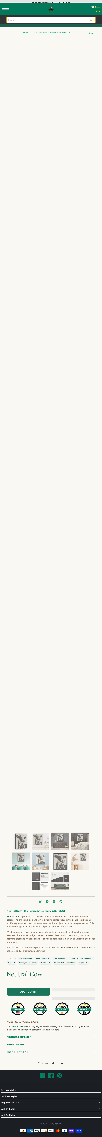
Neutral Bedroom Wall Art (64, 963)
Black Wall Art (60, 958)
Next (91, 33)
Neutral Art (45, 963)
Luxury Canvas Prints (28, 963)
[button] (73, 992)
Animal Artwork (25, 958)
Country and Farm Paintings (81, 958)
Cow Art (11, 963)
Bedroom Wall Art (43, 958)
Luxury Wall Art (54, 1124)
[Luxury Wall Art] (51, 9)
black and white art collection (75, 947)
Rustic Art (83, 963)
